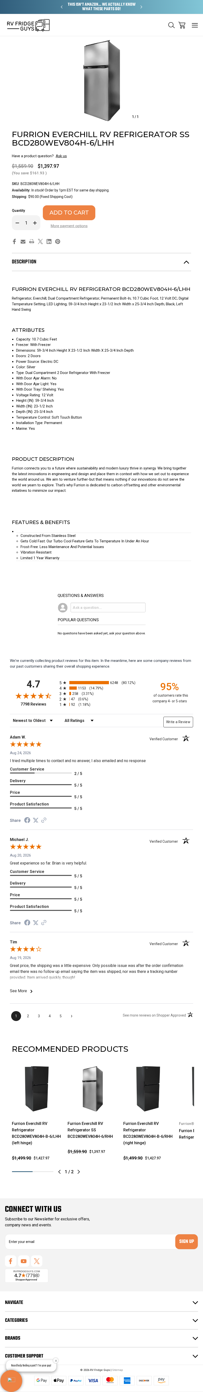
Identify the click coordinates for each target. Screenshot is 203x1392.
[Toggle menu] (195, 25)
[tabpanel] (37, 1114)
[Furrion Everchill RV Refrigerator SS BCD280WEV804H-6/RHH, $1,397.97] (92, 1089)
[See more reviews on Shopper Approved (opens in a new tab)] (44, 820)
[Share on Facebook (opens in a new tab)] (27, 821)
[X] (40, 241)
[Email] (23, 241)
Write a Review (178, 722)
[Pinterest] (57, 241)
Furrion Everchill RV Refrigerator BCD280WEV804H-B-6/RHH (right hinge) (148, 1133)
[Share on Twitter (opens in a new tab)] (36, 820)
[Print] (31, 241)
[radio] (101, 682)
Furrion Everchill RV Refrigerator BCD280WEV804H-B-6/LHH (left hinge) (36, 1133)
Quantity (18, 211)
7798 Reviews (39, 704)
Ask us (61, 156)
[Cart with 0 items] (181, 25)
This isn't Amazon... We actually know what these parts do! (102, 6)
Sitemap (117, 1370)
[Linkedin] (49, 241)
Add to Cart (36, 1107)
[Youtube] (23, 1261)
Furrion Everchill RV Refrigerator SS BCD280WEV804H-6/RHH (90, 1130)
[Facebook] (14, 241)
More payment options (69, 226)
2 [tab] (43, 1171)
